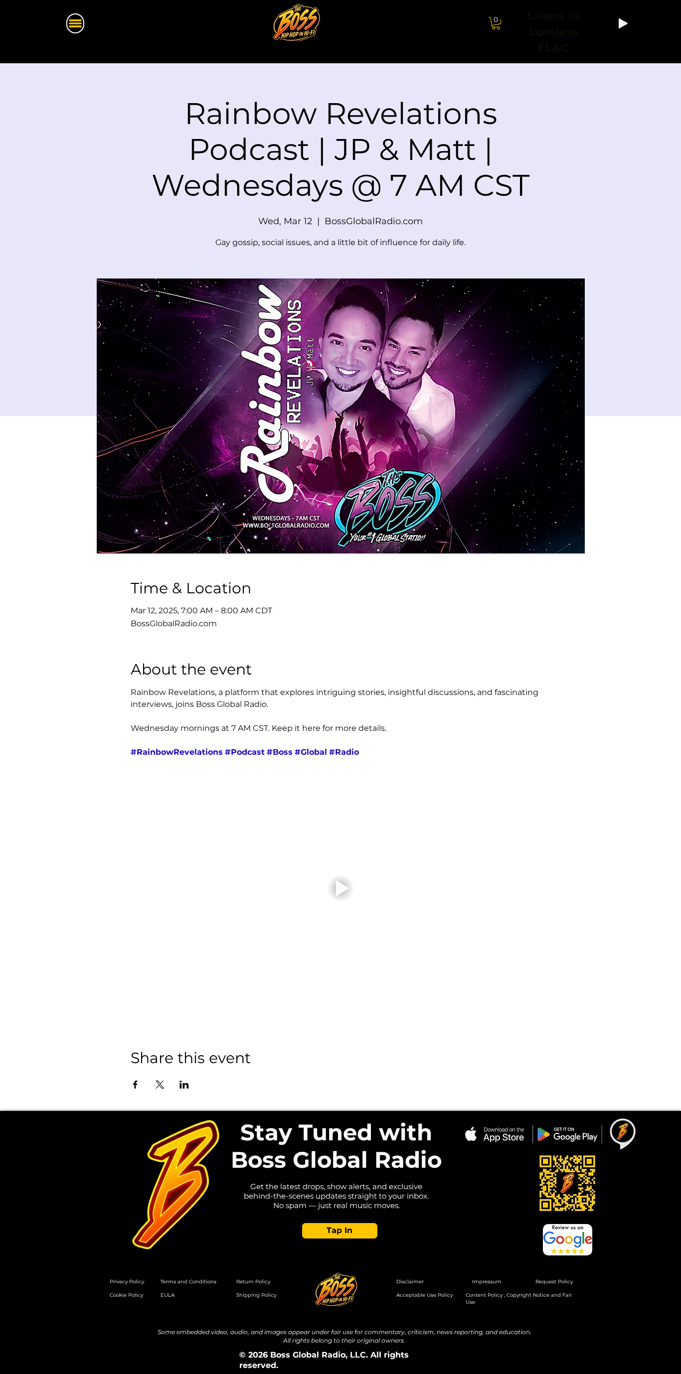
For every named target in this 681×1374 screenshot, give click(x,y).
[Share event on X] (160, 1085)
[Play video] (341, 888)
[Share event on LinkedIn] (184, 1085)
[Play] (623, 23)
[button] (496, 23)
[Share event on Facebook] (135, 1085)
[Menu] (75, 23)
